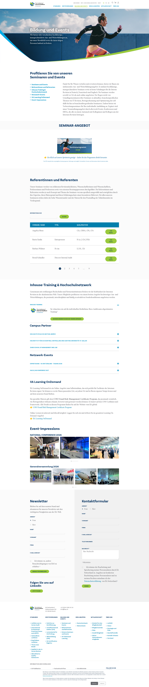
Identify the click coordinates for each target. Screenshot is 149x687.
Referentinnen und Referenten (43, 87)
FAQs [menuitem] (93, 630)
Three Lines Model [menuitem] (35, 645)
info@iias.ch (64, 609)
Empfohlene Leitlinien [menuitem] (35, 641)
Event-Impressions (39, 100)
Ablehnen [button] (102, 683)
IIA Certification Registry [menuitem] (52, 642)
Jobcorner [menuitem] (76, 3)
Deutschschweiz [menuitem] (82, 623)
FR (106, 3)
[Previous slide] (32, 449)
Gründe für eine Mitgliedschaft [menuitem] (97, 624)
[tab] (71, 461)
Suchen (64, 216)
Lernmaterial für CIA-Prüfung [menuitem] (52, 633)
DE (103, 3)
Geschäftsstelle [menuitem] (112, 633)
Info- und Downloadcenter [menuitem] (89, 3)
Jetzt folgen (36, 591)
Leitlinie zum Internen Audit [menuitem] (36, 624)
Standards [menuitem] (56, 6)
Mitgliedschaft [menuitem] (106, 6)
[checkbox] (47, 522)
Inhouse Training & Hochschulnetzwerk (39, 91)
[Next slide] (117, 449)
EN (108, 3)
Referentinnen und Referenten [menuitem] (67, 628)
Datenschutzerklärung (47, 676)
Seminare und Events (40, 84)
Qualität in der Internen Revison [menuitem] (37, 650)
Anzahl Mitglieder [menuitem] (97, 633)
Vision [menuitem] (109, 626)
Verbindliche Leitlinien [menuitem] (35, 636)
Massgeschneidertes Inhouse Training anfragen (67, 319)
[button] (74, 306)
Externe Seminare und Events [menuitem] (67, 633)
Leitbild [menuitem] (109, 623)
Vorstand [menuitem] (110, 638)
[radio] (47, 520)
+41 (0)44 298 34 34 (66, 607)
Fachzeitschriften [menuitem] (60, 668)
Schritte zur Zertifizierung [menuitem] (51, 624)
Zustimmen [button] (94, 683)
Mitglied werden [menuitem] (97, 627)
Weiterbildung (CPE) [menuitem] (51, 637)
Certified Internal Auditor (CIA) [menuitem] (52, 628)
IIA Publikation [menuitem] (36, 668)
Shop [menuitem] (99, 3)
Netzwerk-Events (38, 95)
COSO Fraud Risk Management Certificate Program (52, 407)
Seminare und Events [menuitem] (66, 624)
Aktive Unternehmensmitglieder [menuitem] (97, 637)
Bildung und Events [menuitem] (81, 6)
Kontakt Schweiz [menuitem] (112, 635)
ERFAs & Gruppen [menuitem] (94, 6)
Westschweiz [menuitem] (81, 626)
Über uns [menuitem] (116, 6)
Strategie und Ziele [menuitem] (111, 629)
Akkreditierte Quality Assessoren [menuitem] (35, 655)
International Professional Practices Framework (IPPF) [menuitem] (37, 630)
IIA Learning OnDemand (41, 97)
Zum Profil (111, 231)
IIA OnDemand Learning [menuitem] (66, 637)
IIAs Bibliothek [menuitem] (81, 668)
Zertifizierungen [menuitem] (67, 6)
